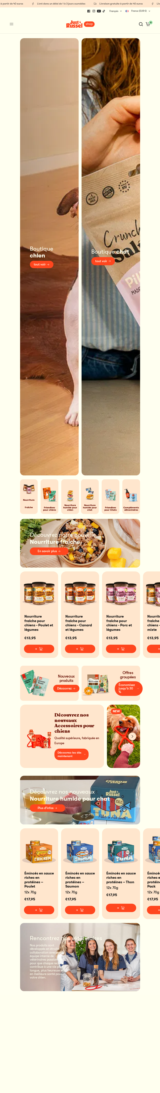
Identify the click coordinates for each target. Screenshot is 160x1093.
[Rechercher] (141, 24)
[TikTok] (104, 11)
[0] (147, 24)
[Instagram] (93, 11)
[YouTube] (98, 11)
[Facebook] (88, 11)
